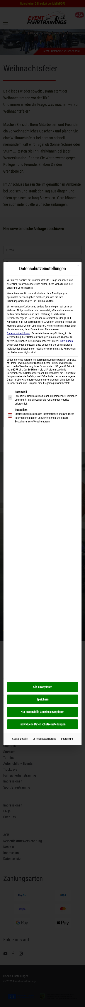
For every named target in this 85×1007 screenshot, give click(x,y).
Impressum (67, 738)
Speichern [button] (43, 699)
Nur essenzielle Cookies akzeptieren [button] (42, 712)
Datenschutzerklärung (18, 333)
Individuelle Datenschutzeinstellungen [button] (43, 724)
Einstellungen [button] (65, 341)
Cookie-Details (19, 738)
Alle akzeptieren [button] (42, 687)
